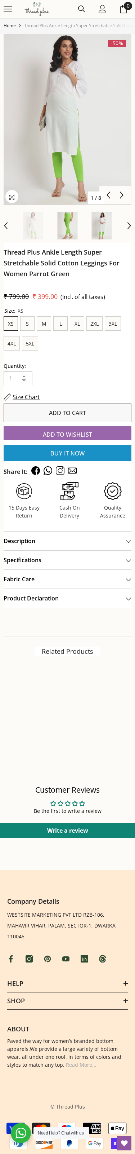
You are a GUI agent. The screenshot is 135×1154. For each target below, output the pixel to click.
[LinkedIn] (85, 959)
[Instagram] (30, 959)
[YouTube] (67, 959)
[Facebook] (12, 959)
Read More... (81, 1064)
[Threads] (103, 959)
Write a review (67, 830)
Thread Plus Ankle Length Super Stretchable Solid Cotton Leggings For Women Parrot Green (62, 263)
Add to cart (67, 413)
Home (10, 25)
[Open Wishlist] (124, 1143)
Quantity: (15, 365)
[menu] (8, 9)
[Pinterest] (48, 959)
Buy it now (67, 453)
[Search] (81, 9)
